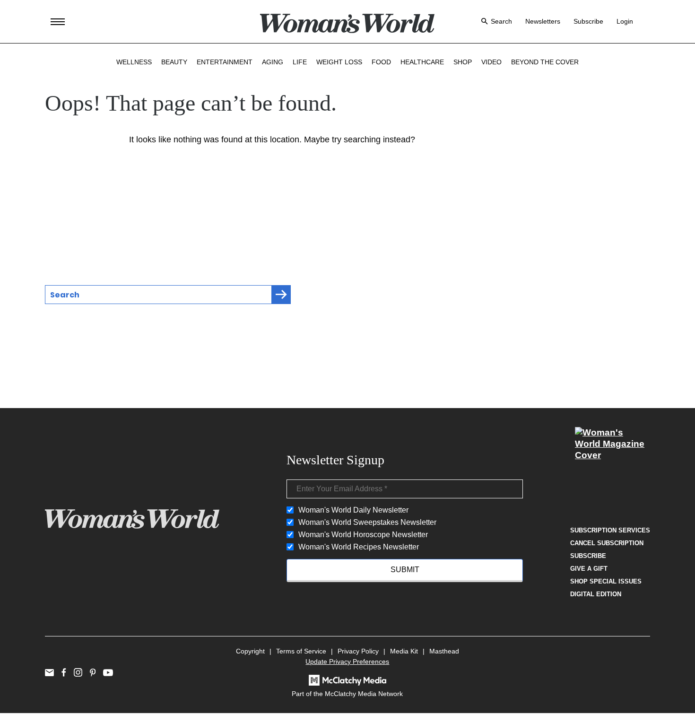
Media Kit (404, 651)
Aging (272, 62)
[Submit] (281, 294)
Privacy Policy (358, 651)
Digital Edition (595, 594)
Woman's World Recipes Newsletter (358, 547)
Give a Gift (589, 568)
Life (300, 62)
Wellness (134, 62)
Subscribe (588, 21)
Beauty (174, 62)
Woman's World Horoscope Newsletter (363, 535)
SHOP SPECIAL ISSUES (606, 581)
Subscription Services (610, 530)
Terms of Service (301, 651)
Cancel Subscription (606, 543)
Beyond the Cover (545, 62)
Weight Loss (339, 62)
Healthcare (422, 62)
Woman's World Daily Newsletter (353, 510)
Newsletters (542, 21)
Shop (462, 62)
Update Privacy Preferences (347, 661)
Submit (405, 570)
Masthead (444, 651)
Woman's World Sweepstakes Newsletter (367, 522)
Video (491, 62)
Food (381, 62)
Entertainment (224, 62)
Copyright (250, 651)
